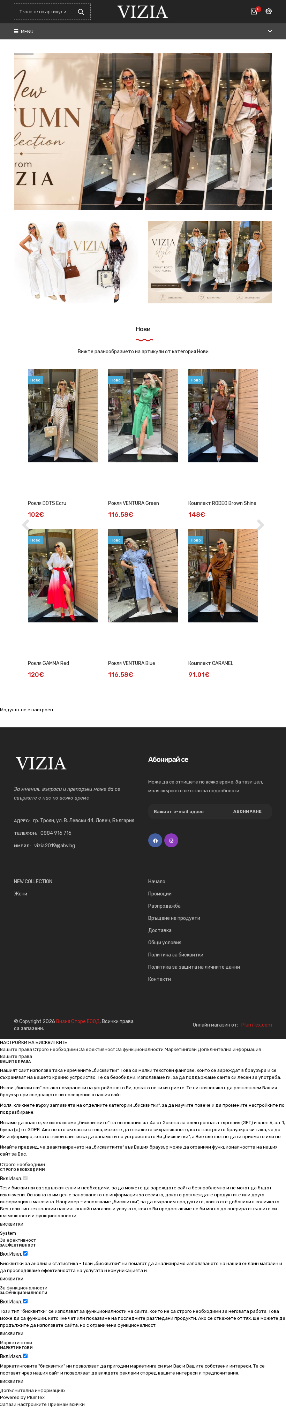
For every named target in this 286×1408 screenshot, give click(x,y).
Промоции (160, 894)
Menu (26, 31)
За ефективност (97, 1049)
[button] (139, 199)
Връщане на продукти (174, 918)
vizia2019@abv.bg (54, 846)
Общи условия (164, 943)
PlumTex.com (256, 1025)
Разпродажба (164, 906)
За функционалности (140, 1049)
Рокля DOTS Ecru (47, 503)
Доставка (160, 930)
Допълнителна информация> (32, 1390)
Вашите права (16, 1049)
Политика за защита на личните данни (194, 967)
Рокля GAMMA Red (48, 663)
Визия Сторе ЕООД (78, 1021)
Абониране (247, 811)
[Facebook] (155, 840)
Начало (156, 882)
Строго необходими (55, 1049)
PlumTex (36, 1397)
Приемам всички (66, 1404)
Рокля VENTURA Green (133, 503)
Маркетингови (181, 1049)
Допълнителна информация (229, 1049)
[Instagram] (171, 840)
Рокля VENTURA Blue (131, 663)
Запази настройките (23, 1404)
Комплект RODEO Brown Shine (222, 503)
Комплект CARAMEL (210, 663)
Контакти (159, 979)
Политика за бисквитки (175, 955)
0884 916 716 (56, 833)
